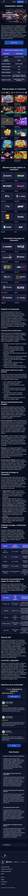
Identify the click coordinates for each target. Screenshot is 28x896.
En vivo (9, 92)
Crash (14, 92)
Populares (3, 92)
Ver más (14, 745)
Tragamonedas (21, 92)
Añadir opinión (14, 696)
